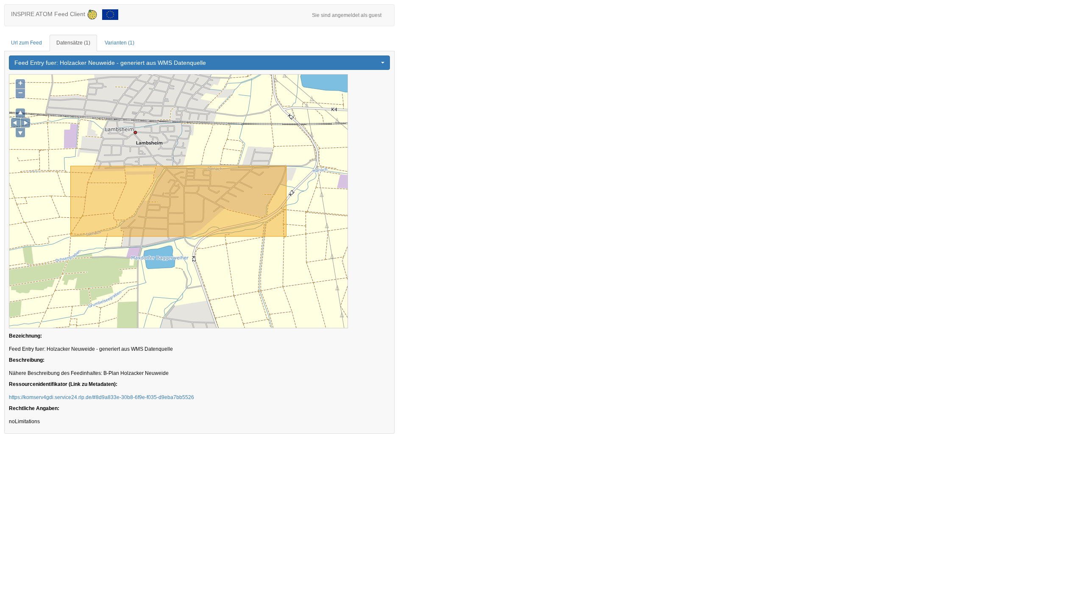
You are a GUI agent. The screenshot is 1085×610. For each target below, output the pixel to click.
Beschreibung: (27, 360)
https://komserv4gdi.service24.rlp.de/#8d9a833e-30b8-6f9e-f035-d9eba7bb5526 (101, 397)
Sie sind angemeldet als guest (346, 15)
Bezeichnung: (25, 336)
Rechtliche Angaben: (34, 408)
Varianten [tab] (119, 43)
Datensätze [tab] (73, 43)
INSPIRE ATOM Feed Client (49, 14)
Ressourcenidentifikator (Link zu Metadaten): (63, 384)
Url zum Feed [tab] (26, 43)
